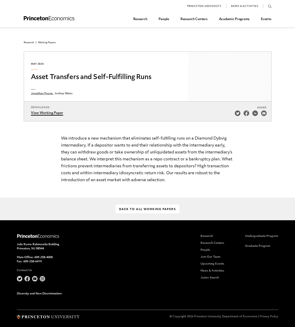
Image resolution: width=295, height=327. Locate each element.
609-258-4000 (43, 257)
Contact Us (24, 270)
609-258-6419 (32, 261)
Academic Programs (234, 19)
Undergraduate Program (261, 236)
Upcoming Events (212, 264)
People (164, 19)
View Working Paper (47, 113)
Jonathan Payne (42, 93)
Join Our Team (210, 257)
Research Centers (194, 19)
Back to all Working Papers (147, 209)
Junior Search (210, 277)
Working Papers (47, 42)
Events (266, 19)
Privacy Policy (269, 316)
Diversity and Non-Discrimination (39, 293)
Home (49, 18)
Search (269, 6)
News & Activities (245, 6)
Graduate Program (257, 246)
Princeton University (204, 6)
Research (140, 19)
